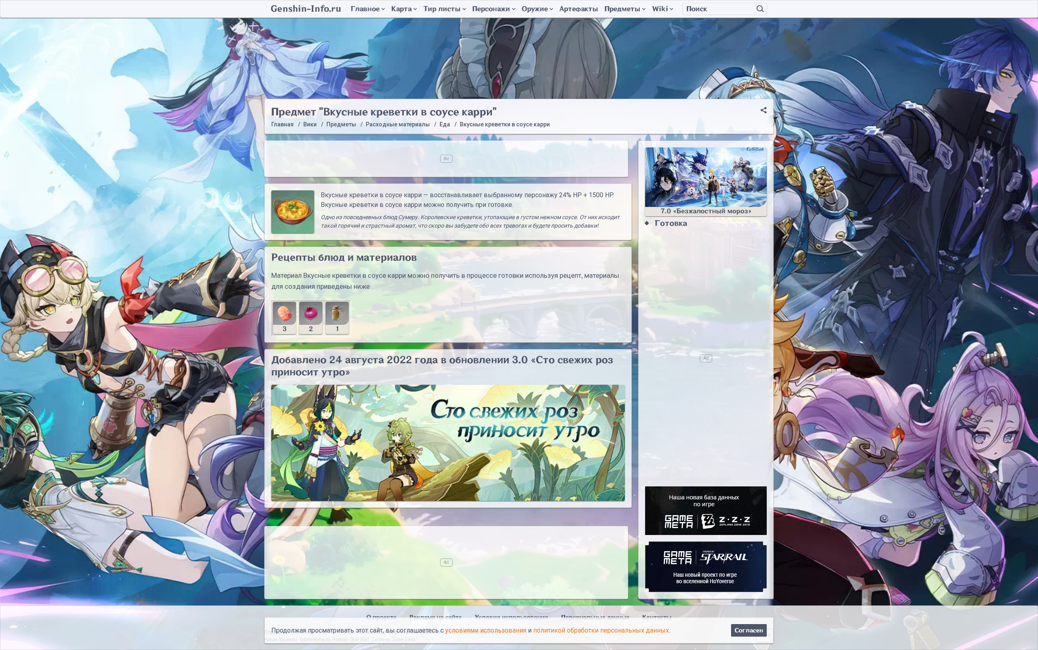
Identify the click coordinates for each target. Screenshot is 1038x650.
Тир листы (442, 9)
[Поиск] (760, 9)
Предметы (622, 9)
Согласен (749, 630)
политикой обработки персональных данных (601, 630)
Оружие (535, 9)
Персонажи (491, 9)
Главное (365, 9)
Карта (401, 9)
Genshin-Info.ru (306, 9)
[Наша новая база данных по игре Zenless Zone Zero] (706, 510)
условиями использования (485, 630)
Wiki (660, 9)
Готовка (671, 223)
